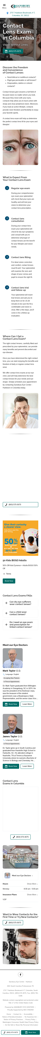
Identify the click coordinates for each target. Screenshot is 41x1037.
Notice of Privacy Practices (13, 1019)
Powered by (19, 1007)
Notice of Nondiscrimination (12, 1017)
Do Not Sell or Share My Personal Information (21, 1025)
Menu (4, 8)
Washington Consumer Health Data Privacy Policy (20, 1022)
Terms (8, 574)
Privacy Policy (30, 1019)
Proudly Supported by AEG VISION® (20, 1010)
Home (9, 1014)
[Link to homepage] (20, 6)
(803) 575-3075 (20, 993)
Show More (31, 884)
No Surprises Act (31, 1017)
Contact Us (17, 1014)
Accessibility (28, 1014)
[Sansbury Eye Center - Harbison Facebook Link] (20, 974)
